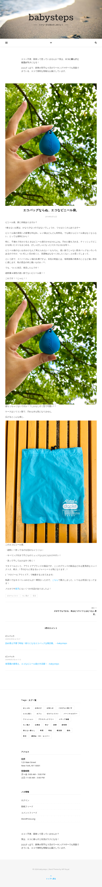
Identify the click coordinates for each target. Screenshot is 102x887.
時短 (50, 730)
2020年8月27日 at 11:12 (13, 660)
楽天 (17, 588)
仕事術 (37, 725)
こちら (55, 580)
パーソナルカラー (71, 714)
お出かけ (38, 708)
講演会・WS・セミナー (40, 736)
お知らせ (50, 708)
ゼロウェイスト (12, 596)
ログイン (25, 800)
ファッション (28, 719)
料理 (42, 730)
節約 (68, 730)
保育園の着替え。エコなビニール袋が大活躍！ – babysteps (32, 663)
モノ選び (25, 596)
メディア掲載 (64, 719)
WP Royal (65, 869)
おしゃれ (26, 708)
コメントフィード (29, 812)
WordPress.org (28, 818)
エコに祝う (27, 714)
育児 (34, 596)
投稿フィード (27, 806)
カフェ (39, 714)
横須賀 (59, 730)
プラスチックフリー (46, 719)
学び (46, 725)
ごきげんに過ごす (65, 708)
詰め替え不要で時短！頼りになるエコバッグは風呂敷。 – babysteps (36, 643)
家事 (55, 725)
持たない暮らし (29, 730)
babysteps (51, 17)
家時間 (64, 725)
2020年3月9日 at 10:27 (12, 639)
